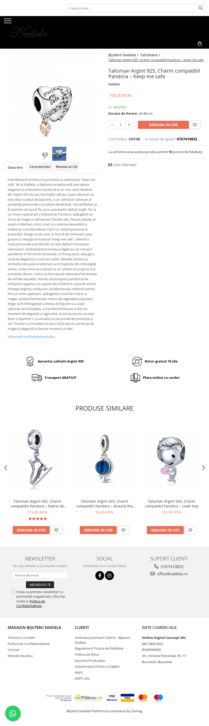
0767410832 (172, 566)
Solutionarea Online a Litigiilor (97, 666)
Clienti (82, 627)
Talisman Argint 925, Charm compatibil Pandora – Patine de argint (37, 503)
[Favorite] (195, 125)
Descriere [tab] (15, 167)
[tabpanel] (52, 97)
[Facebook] (99, 575)
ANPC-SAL (82, 678)
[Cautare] (200, 8)
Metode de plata (20, 655)
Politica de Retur (87, 654)
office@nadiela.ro (172, 573)
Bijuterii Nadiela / (123, 54)
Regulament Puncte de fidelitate (99, 648)
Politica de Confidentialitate (30, 603)
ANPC (79, 672)
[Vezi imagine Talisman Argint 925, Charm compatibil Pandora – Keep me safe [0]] (45, 154)
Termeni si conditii (21, 637)
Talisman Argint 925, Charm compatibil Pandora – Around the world (104, 503)
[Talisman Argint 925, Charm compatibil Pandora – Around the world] (104, 458)
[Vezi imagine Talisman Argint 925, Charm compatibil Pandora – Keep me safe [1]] (59, 154)
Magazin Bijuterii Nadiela (34, 627)
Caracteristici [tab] (40, 166)
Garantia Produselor (90, 660)
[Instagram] (109, 575)
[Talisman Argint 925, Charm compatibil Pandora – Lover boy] (171, 458)
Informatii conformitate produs (31, 336)
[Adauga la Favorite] (56, 530)
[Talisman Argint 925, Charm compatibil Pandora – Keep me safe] (52, 97)
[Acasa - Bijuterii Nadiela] (29, 27)
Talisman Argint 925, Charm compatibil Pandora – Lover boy (171, 503)
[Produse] (8, 22)
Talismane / (150, 54)
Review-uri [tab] (66, 166)
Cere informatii (124, 164)
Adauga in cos (163, 124)
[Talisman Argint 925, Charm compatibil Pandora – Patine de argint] (37, 458)
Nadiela (114, 84)
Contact (14, 649)
